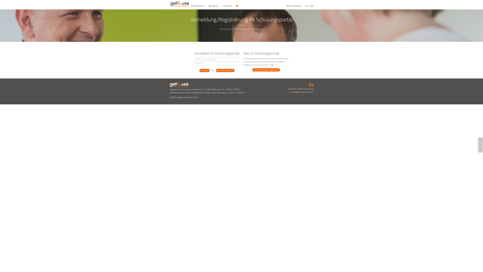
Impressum (292, 89)
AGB (299, 89)
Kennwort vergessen (225, 70)
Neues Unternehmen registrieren (266, 70)
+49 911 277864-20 (237, 92)
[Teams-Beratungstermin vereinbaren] (480, 149)
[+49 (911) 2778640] (480, 144)
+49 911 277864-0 (233, 89)
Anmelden (295, 5)
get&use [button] (213, 5)
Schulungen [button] (197, 5)
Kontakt (227, 5)
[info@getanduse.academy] (480, 139)
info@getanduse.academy (302, 92)
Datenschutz (308, 89)
